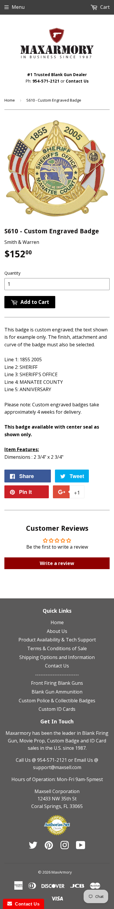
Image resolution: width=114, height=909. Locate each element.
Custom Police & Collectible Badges (57, 700)
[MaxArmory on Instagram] (64, 847)
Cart (104, 7)
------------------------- (57, 674)
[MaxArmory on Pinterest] (48, 847)
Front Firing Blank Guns (57, 683)
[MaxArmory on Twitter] (33, 847)
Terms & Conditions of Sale (57, 648)
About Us (57, 631)
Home (9, 100)
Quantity (12, 273)
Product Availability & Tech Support (57, 639)
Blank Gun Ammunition (57, 692)
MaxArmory (61, 872)
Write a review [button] (57, 563)
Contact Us (77, 81)
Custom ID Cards (57, 709)
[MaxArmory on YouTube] (80, 847)
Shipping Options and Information (57, 657)
